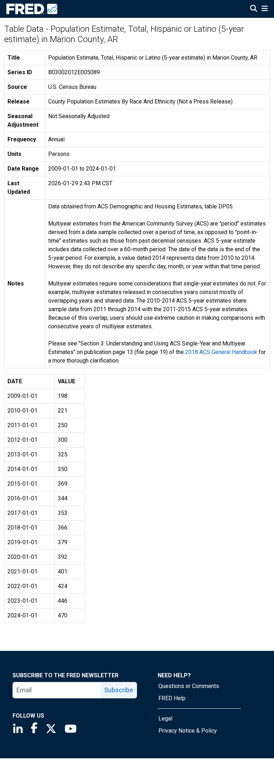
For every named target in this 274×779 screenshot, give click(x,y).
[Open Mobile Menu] (264, 9)
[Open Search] (254, 9)
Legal (165, 718)
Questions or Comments (188, 686)
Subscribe (118, 690)
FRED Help (172, 698)
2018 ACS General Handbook (221, 352)
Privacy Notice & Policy (187, 730)
